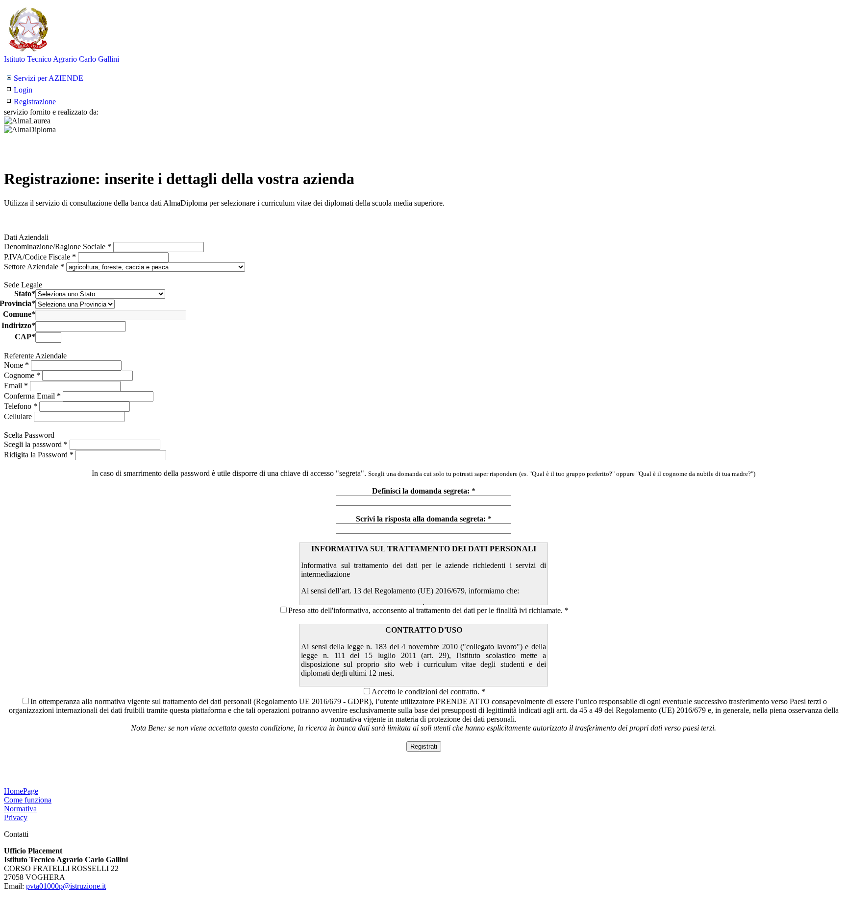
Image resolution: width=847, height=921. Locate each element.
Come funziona (27, 800)
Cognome (22, 375)
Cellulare (19, 416)
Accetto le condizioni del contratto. (425, 691)
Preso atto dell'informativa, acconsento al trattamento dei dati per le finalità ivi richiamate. (425, 610)
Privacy (15, 817)
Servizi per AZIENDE (48, 78)
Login (23, 90)
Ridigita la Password (39, 454)
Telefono (20, 406)
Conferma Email (32, 396)
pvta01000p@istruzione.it (66, 886)
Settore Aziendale (34, 266)
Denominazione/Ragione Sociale (57, 246)
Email (16, 385)
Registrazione (35, 101)
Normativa (20, 808)
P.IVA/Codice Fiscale (40, 257)
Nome (16, 365)
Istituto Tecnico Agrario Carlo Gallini (61, 59)
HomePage (21, 791)
